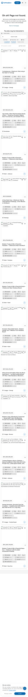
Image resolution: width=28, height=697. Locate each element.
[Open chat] (24, 688)
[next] (25, 59)
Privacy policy (12, 690)
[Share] (22, 51)
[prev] (3, 59)
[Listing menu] (24, 87)
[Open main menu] (22, 2)
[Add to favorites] (25, 51)
